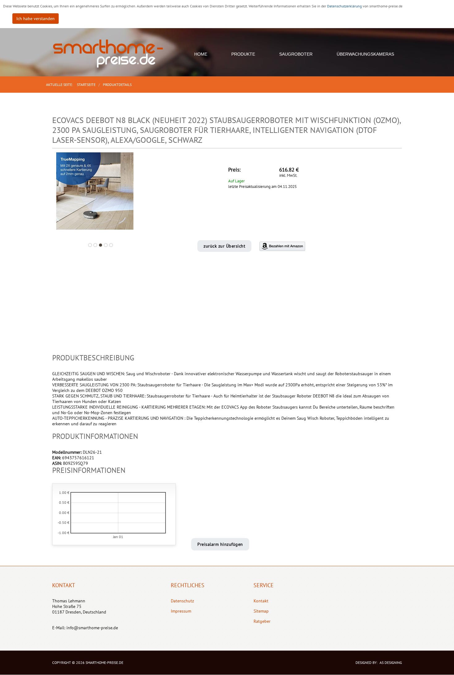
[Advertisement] (227, 310)
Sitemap (261, 611)
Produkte (243, 54)
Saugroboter (296, 54)
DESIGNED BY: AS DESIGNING (377, 662)
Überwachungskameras (365, 54)
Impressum (181, 611)
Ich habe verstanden (35, 18)
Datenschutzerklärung (345, 6)
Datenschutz (182, 601)
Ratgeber (262, 621)
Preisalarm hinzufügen (220, 544)
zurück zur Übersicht (224, 246)
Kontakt (261, 601)
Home (200, 54)
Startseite (86, 84)
